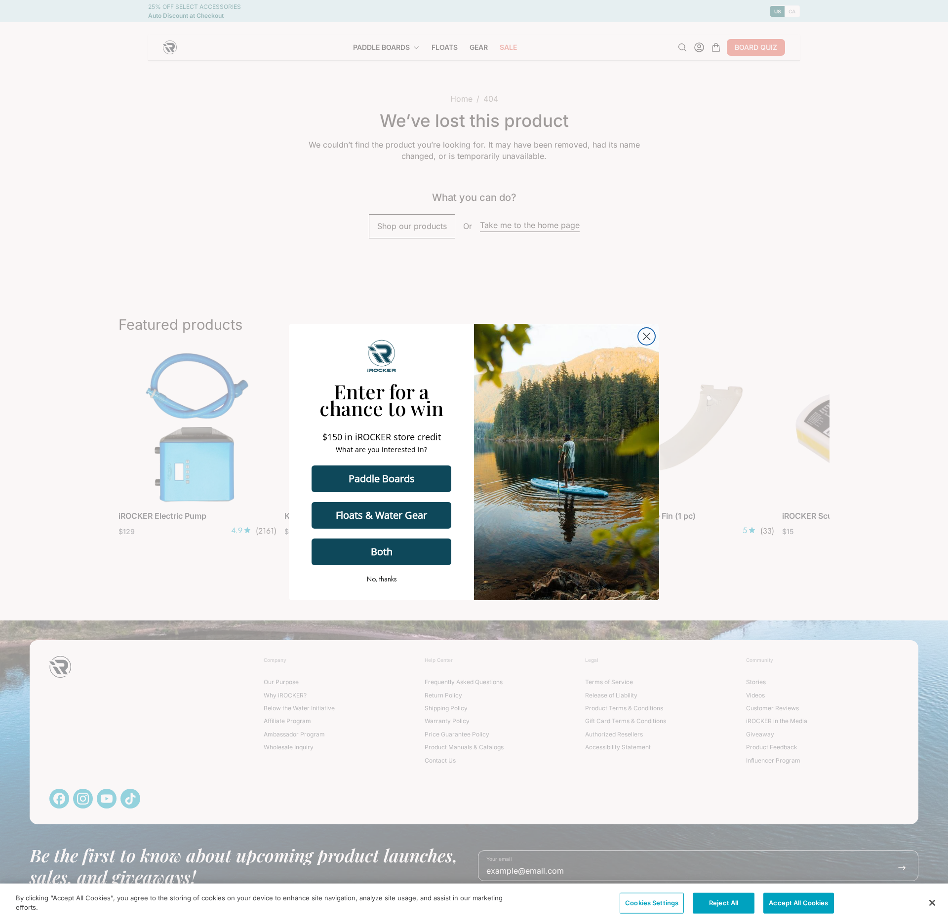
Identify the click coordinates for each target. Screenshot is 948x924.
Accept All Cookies (798, 903)
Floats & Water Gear (381, 515)
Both (382, 551)
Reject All (723, 903)
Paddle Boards (382, 478)
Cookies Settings (651, 903)
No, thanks (381, 579)
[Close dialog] (646, 336)
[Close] (932, 903)
